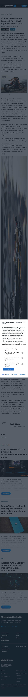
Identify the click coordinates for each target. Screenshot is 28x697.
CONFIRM (8, 369)
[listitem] (14, 349)
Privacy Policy (22, 374)
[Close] (25, 322)
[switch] (22, 353)
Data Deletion (5, 374)
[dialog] (14, 348)
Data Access (14, 374)
